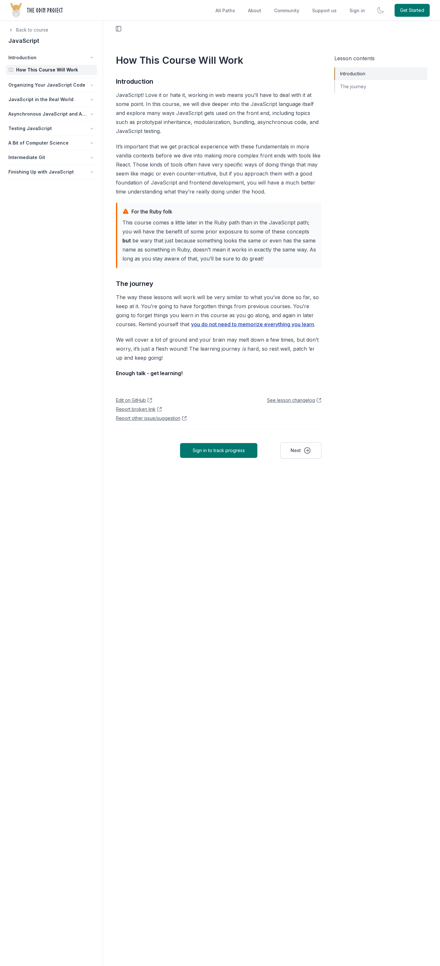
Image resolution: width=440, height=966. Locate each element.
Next (296, 450)
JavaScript (23, 40)
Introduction (134, 81)
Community (286, 10)
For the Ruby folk (151, 211)
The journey (134, 284)
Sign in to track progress (219, 450)
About (254, 10)
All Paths (225, 10)
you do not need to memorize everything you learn (252, 324)
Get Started (412, 10)
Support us (324, 10)
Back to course (32, 30)
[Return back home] (37, 10)
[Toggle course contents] (118, 29)
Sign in (357, 10)
